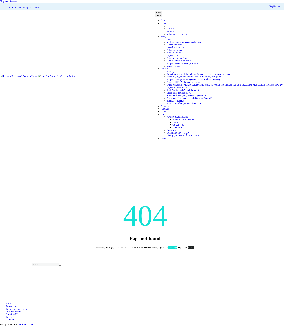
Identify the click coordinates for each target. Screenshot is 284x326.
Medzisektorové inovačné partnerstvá (184, 42)
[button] (256, 6)
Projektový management (178, 58)
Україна (10, 319)
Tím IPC (171, 28)
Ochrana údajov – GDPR (178, 132)
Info (162, 114)
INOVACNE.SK (26, 324)
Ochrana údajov (13, 311)
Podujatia (165, 108)
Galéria (164, 111)
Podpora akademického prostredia (182, 63)
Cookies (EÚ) (12, 314)
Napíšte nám (275, 6)
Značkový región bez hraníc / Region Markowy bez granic (194, 76)
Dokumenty (172, 130)
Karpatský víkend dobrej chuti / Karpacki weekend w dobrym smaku (199, 74)
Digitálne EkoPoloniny (177, 87)
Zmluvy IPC (178, 127)
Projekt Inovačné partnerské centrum (184, 103)
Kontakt (164, 138)
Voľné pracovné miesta (177, 34)
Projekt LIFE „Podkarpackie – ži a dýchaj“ (187, 82)
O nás (163, 23)
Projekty (164, 68)
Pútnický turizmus (175, 50)
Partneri (170, 31)
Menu (158, 12)
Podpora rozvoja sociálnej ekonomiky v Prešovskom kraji (193, 79)
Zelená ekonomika (175, 47)
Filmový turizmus (175, 52)
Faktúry (176, 122)
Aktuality (165, 106)
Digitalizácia (172, 55)
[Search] (60, 265)
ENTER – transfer (175, 100)
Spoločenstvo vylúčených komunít (183, 90)
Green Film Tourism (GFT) (179, 92)
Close (158, 15)
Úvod (163, 20)
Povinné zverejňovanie (177, 116)
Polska (9, 317)
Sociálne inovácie (175, 44)
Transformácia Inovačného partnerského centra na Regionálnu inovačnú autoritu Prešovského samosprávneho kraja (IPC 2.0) (225, 84)
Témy (163, 36)
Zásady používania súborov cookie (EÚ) (185, 135)
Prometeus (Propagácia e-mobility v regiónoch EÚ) (190, 98)
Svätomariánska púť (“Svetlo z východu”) (186, 95)
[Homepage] (38, 76)
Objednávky (178, 124)
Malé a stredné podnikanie (179, 60)
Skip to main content (9, 1)
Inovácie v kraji (174, 66)
